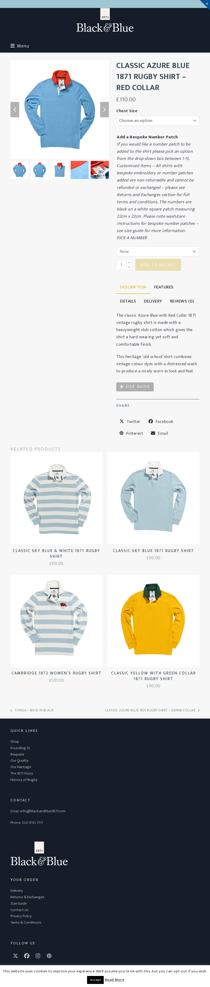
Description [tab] (133, 287)
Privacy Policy (21, 916)
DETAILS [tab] (128, 301)
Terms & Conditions (25, 922)
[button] (19, 46)
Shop (14, 741)
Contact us (19, 910)
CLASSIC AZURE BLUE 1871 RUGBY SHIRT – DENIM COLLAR (150, 710)
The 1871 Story (21, 773)
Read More (114, 980)
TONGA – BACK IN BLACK (31, 710)
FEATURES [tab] (164, 287)
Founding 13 (20, 748)
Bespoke (17, 754)
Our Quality (19, 760)
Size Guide (18, 903)
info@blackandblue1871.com (43, 811)
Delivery (16, 890)
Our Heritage (20, 767)
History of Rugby (24, 780)
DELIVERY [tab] (153, 301)
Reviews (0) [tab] (182, 301)
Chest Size (126, 110)
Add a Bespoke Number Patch (147, 137)
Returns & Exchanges (27, 897)
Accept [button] (95, 980)
